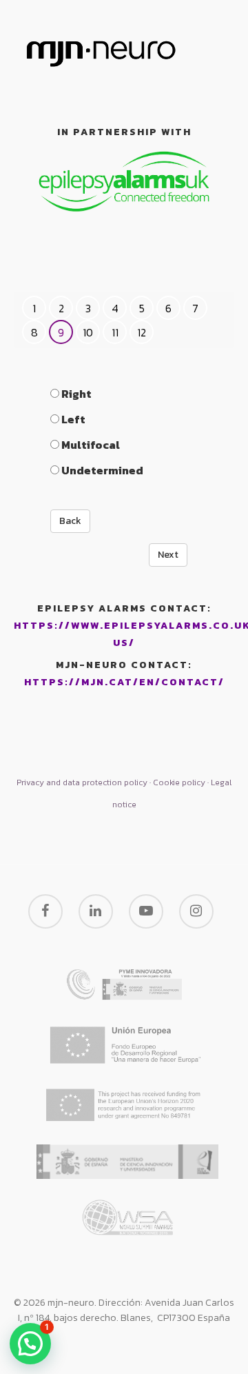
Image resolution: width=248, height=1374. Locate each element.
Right (75, 393)
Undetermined (101, 470)
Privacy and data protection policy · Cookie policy (111, 782)
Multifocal (89, 444)
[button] (30, 1343)
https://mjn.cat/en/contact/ (124, 682)
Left (72, 419)
